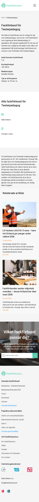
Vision (3, 394)
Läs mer (6, 255)
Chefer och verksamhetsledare (12, 416)
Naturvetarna (5, 120)
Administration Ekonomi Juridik (12, 420)
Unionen (4, 402)
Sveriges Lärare (7, 134)
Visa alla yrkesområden (9, 431)
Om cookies (5, 457)
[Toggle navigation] (35, 5)
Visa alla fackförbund (8, 406)
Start (3, 18)
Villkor (3, 445)
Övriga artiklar (7, 240)
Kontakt (4, 449)
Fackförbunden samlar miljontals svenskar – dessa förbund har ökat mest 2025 (19, 291)
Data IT (3, 424)
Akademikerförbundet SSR (11, 390)
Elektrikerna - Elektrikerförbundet (13, 386)
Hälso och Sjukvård (8, 427)
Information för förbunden (10, 453)
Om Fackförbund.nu (8, 442)
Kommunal (5, 398)
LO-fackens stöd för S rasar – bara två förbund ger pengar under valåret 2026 (19, 233)
